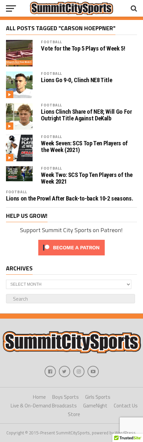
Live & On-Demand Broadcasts (44, 405)
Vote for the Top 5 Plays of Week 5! (83, 48)
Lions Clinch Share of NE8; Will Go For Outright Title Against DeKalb (86, 115)
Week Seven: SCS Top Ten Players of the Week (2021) (84, 146)
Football (51, 42)
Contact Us (126, 405)
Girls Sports (97, 397)
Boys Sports (65, 397)
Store (74, 414)
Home (39, 397)
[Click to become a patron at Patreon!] (71, 257)
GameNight (95, 405)
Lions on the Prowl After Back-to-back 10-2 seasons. (69, 198)
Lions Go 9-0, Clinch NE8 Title (76, 80)
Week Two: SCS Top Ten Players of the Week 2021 (86, 178)
